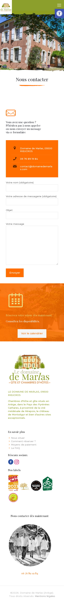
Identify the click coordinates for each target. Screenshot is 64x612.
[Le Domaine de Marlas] (6, 5)
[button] (59, 13)
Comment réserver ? (23, 441)
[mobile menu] (59, 5)
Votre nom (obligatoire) (20, 182)
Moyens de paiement (23, 444)
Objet (9, 210)
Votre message (15, 223)
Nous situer (18, 437)
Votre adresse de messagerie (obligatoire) (31, 196)
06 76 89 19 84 (29, 158)
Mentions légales (45, 596)
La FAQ (15, 448)
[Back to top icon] (56, 604)
